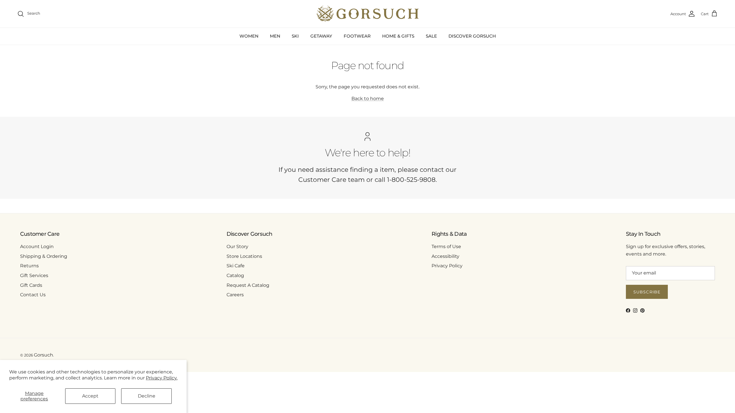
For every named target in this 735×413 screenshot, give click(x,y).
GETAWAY (321, 36)
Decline (146, 396)
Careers (235, 294)
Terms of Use (446, 246)
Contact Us (33, 294)
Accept (90, 396)
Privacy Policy (447, 265)
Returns (29, 265)
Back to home (367, 98)
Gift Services (34, 275)
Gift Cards (31, 285)
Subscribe (646, 292)
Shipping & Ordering (43, 256)
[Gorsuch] (368, 14)
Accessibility (445, 256)
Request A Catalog (248, 285)
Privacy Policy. (161, 378)
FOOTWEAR (357, 36)
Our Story (237, 246)
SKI (295, 36)
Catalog (235, 275)
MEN (275, 36)
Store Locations (244, 256)
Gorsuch (43, 355)
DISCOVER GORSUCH (472, 36)
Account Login (37, 246)
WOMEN (248, 36)
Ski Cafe (236, 265)
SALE (431, 36)
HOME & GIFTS (398, 36)
